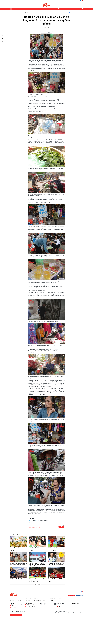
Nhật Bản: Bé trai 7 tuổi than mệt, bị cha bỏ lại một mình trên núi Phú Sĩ (18, 579)
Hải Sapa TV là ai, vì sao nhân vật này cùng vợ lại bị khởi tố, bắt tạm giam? (18, 564)
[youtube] (82, 1)
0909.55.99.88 (28, 604)
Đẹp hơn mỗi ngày (37, 8)
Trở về (2, 45)
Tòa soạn (12, 603)
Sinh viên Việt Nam (58, 0)
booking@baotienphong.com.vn (31, 606)
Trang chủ (11, 9)
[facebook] (80, 1)
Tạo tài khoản (37, 520)
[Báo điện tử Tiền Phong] (71, 596)
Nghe (2, 33)
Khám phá (20, 8)
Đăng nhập (30, 520)
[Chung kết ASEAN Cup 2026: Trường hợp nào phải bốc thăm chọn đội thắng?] (56, 572)
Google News (69, 13)
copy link (46, 32)
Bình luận (2, 42)
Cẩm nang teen (69, 598)
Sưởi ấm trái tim (53, 598)
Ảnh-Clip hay (60, 8)
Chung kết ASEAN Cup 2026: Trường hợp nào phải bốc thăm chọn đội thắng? (56, 580)
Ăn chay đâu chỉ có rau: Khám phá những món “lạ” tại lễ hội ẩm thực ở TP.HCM (18, 549)
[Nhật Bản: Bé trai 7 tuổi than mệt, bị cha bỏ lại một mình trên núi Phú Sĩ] (18, 572)
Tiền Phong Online (39, 0)
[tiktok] (60, 606)
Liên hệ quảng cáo (29, 603)
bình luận (51, 32)
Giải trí (25, 8)
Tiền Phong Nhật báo (48, 0)
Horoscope (77, 8)
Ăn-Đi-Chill (55, 8)
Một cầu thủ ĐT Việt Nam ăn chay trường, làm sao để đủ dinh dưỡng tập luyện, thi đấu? (56, 549)
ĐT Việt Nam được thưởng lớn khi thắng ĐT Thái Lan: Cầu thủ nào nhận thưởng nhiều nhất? (37, 580)
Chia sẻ (2, 36)
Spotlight (72, 8)
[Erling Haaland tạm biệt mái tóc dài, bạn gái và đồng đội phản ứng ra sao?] (56, 557)
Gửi (61, 526)
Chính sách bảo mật (74, 603)
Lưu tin (2, 39)
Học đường (30, 8)
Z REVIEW (66, 8)
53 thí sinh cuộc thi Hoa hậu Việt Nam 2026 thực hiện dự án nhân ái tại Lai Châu (37, 549)
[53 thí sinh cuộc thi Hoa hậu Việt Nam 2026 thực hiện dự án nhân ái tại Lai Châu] (37, 541)
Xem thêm (82, 9)
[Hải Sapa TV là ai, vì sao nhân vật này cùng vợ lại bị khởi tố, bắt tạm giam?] (18, 557)
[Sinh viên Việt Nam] (79, 596)
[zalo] (63, 606)
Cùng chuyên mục (16, 534)
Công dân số (20, 600)
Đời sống (15, 8)
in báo (49, 32)
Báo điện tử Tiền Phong (46, 5)
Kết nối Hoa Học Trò (37, 600)
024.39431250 (13, 607)
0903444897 (43, 604)
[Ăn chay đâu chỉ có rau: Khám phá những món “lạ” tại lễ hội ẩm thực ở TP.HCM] (18, 541)
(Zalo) (33, 604)
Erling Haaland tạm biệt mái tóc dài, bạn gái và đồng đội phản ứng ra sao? (56, 564)
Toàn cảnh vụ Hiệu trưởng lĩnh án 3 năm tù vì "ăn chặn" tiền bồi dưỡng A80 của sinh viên (37, 564)
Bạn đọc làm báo (16, 615)
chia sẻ (41, 32)
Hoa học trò (13, 594)
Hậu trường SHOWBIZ (47, 8)
